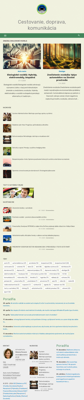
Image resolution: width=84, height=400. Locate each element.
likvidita (34, 277)
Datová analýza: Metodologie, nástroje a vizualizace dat (30, 136)
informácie (54, 274)
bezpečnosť (46, 263)
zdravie (66, 288)
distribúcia (66, 267)
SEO (14, 383)
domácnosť (9, 270)
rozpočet (26, 285)
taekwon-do (59, 285)
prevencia (44, 281)
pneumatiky (19, 281)
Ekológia (62, 71)
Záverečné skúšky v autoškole (22, 208)
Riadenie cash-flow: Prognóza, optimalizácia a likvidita (30, 125)
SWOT (25, 391)
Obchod (24, 396)
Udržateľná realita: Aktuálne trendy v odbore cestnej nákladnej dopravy (35, 235)
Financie (6, 391)
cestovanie (9, 267)
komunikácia (9, 277)
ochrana (65, 277)
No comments (50, 377)
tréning (25, 288)
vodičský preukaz (52, 288)
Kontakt (14, 378)
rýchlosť (37, 285)
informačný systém (39, 274)
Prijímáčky (15, 388)
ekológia (65, 270)
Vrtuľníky (6, 386)
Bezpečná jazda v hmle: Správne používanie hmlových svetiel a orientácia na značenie (40, 159)
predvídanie (32, 281)
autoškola (33, 263)
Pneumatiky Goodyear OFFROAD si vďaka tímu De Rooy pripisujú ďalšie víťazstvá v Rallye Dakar (43, 226)
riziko (62, 281)
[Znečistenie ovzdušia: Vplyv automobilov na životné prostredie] (62, 56)
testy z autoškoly (11, 288)
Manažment (7, 388)
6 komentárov (50, 219)
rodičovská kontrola (11, 285)
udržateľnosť (37, 288)
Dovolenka (6, 398)
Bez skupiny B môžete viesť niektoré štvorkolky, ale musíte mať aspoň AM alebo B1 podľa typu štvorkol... (45, 310)
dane (30, 267)
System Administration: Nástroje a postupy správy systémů (32, 113)
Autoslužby (7, 378)
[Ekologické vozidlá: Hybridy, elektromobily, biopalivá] (22, 56)
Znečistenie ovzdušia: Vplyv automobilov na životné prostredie (62, 77)
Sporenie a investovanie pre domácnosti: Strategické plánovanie (33, 171)
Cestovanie (16, 375)
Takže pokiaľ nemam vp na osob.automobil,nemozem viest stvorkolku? (33, 315)
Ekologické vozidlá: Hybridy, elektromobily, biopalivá (22, 76)
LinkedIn (5, 367)
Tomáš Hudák (41, 377)
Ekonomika (13, 391)
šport (7, 292)
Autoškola (13, 386)
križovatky (22, 277)
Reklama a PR (21, 383)
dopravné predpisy (34, 270)
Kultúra (13, 396)
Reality (20, 386)
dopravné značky (52, 270)
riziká (71, 281)
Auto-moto (22, 71)
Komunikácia (7, 375)
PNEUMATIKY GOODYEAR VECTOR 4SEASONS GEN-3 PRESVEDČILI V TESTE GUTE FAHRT (41, 247)
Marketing (6, 396)
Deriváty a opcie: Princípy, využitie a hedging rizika (28, 148)
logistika (44, 277)
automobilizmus (19, 263)
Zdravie (20, 391)
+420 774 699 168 (9, 365)
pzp (54, 281)
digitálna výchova (51, 267)
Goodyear (23, 274)
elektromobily (10, 274)
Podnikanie (15, 373)
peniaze (8, 281)
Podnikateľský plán (10, 393)
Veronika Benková (44, 361)
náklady (55, 277)
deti (39, 267)
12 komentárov (50, 210)
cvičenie (21, 267)
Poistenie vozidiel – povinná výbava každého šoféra (29, 217)
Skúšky (18, 396)
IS (64, 274)
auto (7, 263)
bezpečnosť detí (62, 263)
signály (47, 285)
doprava (20, 270)
